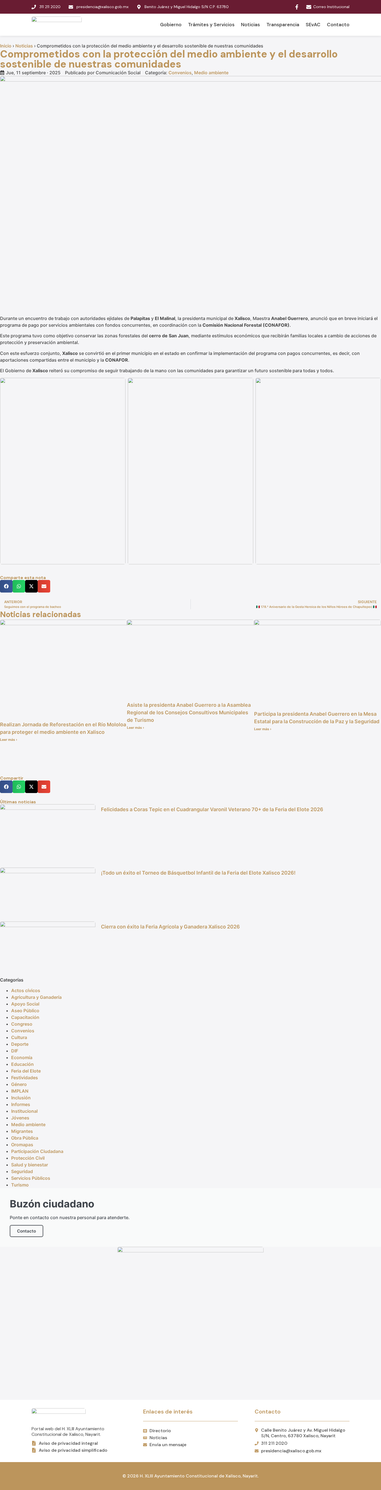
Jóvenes (20, 1118)
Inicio (5, 46)
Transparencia (282, 25)
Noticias (250, 25)
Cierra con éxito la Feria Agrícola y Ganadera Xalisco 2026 (170, 927)
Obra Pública (24, 1138)
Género (19, 1084)
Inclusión (21, 1097)
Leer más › (8, 739)
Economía (21, 1057)
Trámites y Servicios (211, 25)
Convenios (180, 72)
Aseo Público (25, 1010)
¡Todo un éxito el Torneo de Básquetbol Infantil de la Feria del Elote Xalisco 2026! (198, 873)
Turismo (20, 1185)
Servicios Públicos (30, 1178)
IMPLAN (19, 1091)
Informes (20, 1104)
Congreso (21, 1024)
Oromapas (22, 1144)
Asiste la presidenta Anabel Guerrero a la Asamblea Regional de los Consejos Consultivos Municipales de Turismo (189, 712)
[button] (6, 586)
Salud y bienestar (29, 1164)
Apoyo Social (25, 1004)
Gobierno (171, 25)
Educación (22, 1064)
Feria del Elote (26, 1071)
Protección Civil (28, 1158)
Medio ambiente (211, 72)
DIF (14, 1051)
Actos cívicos (25, 990)
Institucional (24, 1111)
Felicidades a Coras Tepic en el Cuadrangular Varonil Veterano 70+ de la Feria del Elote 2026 (212, 809)
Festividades (24, 1077)
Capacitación (25, 1017)
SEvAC (313, 25)
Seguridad (22, 1171)
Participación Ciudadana (37, 1151)
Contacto (338, 25)
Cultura (19, 1037)
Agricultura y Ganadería (36, 997)
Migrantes (22, 1131)
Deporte (19, 1044)
